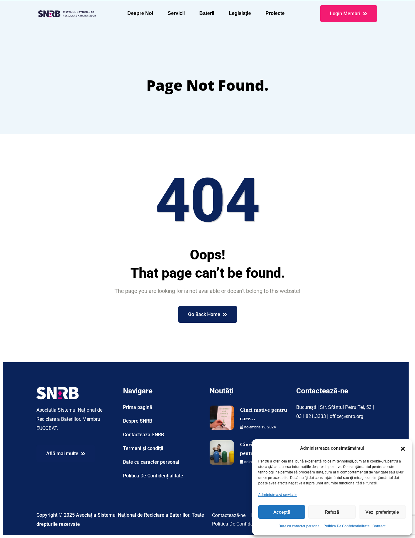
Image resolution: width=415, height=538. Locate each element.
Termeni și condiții (143, 448)
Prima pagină (137, 407)
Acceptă (281, 512)
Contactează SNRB (143, 435)
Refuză (332, 512)
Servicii (176, 13)
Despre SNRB (137, 421)
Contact (379, 526)
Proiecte (275, 13)
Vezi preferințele (382, 512)
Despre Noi (140, 13)
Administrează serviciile (277, 495)
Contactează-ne (228, 515)
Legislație (240, 13)
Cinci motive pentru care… (263, 414)
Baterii (206, 13)
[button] (403, 448)
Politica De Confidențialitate (346, 526)
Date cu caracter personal (300, 526)
